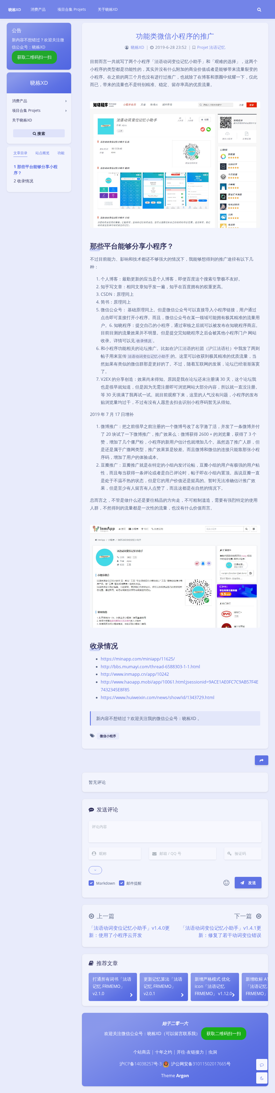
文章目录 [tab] (20, 152)
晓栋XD (14, 9)
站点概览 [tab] (42, 152)
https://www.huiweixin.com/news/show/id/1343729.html (157, 697)
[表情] (226, 882)
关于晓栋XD (22, 120)
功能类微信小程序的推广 (175, 36)
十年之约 (163, 1052)
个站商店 (141, 1052)
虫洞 (212, 1052)
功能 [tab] (60, 152)
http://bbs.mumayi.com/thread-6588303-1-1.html (150, 667)
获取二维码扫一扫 (34, 57)
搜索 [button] (40, 133)
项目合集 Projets (26, 110)
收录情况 (25, 180)
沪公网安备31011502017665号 (201, 1064)
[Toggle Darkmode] (261, 1078)
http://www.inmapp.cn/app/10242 (135, 674)
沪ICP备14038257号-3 (141, 1064)
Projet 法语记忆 (211, 47)
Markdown (105, 883)
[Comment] (261, 1064)
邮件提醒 (134, 883)
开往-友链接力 (190, 1052)
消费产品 (19, 100)
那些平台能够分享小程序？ (35, 169)
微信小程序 (108, 736)
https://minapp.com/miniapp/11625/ (138, 659)
